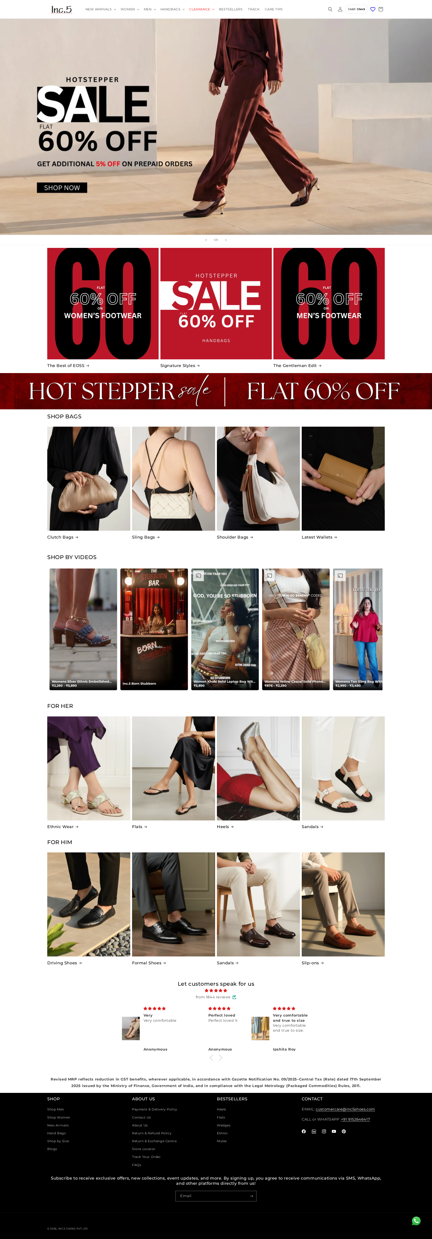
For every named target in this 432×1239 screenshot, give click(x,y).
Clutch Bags (60, 537)
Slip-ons (310, 962)
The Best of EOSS (66, 365)
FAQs (136, 1165)
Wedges (224, 1125)
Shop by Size (58, 1141)
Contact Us (141, 1117)
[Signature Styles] (216, 303)
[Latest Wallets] (343, 479)
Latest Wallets (317, 537)
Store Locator (143, 1149)
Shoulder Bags (232, 537)
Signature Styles (177, 365)
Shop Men (55, 1109)
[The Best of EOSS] (103, 303)
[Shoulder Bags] (258, 479)
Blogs (52, 1149)
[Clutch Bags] (88, 479)
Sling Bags (143, 537)
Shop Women (58, 1117)
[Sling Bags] (173, 479)
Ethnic (222, 1133)
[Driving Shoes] (88, 904)
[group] (216, 127)
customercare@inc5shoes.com (345, 1109)
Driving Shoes (62, 962)
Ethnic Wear (60, 826)
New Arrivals (58, 1125)
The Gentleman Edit (295, 365)
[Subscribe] (251, 1196)
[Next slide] (226, 240)
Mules (222, 1141)
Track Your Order (146, 1157)
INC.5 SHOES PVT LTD (73, 1228)
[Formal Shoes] (173, 904)
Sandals (310, 826)
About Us (140, 1125)
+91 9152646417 (355, 1119)
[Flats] (173, 768)
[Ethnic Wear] (88, 768)
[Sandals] (343, 768)
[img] (216, 990)
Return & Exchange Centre (154, 1141)
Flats (137, 826)
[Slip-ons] (343, 904)
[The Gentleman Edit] (329, 303)
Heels (223, 826)
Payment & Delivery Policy (154, 1109)
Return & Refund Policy (151, 1133)
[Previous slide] (206, 240)
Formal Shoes (146, 962)
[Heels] (258, 768)
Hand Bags (56, 1133)
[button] (100, 9)
